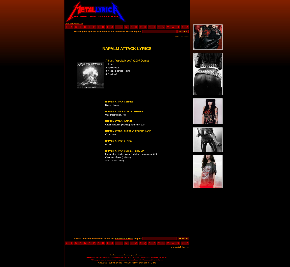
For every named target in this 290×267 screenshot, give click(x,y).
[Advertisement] (158, 11)
